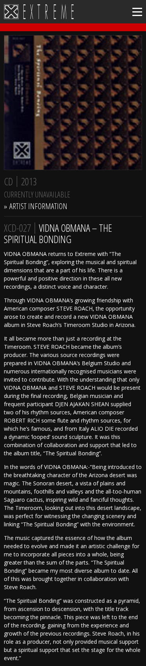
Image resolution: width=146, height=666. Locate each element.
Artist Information (38, 206)
